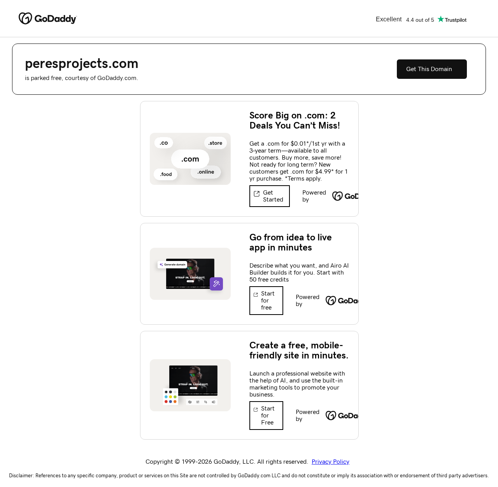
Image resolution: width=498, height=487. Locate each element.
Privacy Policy (330, 462)
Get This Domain (429, 69)
